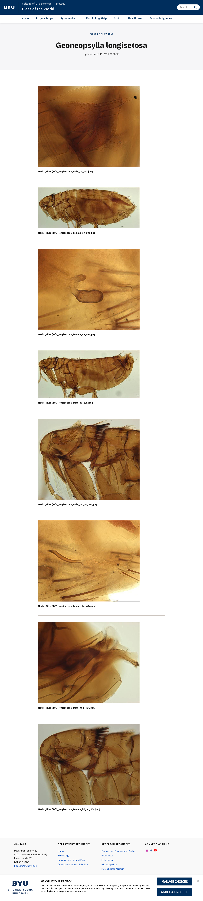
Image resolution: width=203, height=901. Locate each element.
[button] (198, 880)
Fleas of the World (38, 8)
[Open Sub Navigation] (79, 18)
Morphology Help (96, 18)
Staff (117, 18)
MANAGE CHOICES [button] (175, 881)
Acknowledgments (161, 18)
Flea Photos (135, 18)
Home (25, 18)
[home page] (9, 7)
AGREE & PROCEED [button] (174, 892)
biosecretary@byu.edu (25, 866)
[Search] (195, 7)
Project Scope (44, 18)
